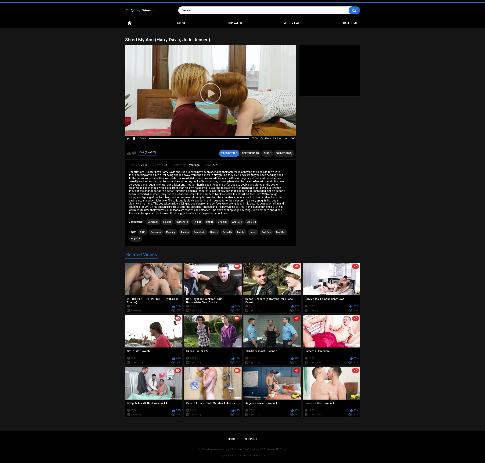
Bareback (153, 222)
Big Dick (251, 222)
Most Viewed (292, 23)
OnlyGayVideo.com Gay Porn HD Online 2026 (242, 455)
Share (267, 153)
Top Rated (234, 23)
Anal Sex (237, 222)
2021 (143, 232)
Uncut (209, 222)
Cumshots (182, 222)
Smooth (227, 232)
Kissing (167, 222)
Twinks (197, 222)
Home (130, 23)
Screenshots (250, 153)
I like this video (129, 153)
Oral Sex (222, 222)
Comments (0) (284, 153)
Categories (351, 23)
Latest (180, 23)
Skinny (214, 232)
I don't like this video (134, 153)
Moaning (171, 232)
